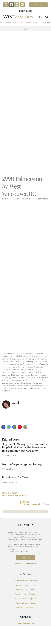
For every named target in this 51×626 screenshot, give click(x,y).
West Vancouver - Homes (25, 585)
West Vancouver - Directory (25, 594)
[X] (9, 427)
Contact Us (25, 557)
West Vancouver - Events (25, 607)
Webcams (46, 22)
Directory (18, 22)
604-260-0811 (31, 563)
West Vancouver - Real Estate (25, 580)
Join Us (38, 4)
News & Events (33, 22)
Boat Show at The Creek (15, 477)
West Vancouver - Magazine (26, 598)
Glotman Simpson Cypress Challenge (22, 464)
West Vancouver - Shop (25, 603)
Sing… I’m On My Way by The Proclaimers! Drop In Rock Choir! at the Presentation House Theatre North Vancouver (24, 447)
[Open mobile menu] (25, 29)
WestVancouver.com (25, 623)
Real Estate (5, 22)
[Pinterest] (20, 427)
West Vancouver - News (25, 589)
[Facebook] (3, 427)
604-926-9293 (20, 563)
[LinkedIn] (14, 427)
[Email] (25, 427)
